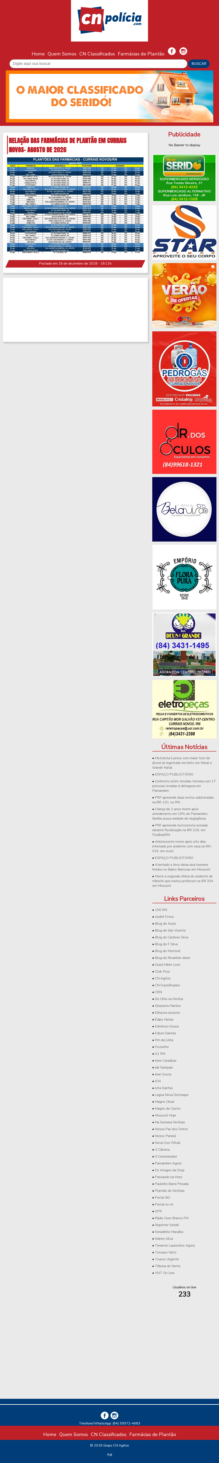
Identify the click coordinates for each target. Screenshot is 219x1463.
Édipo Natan (164, 1019)
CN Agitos (163, 978)
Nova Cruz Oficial (168, 1142)
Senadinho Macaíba (169, 1231)
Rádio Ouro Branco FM (171, 1218)
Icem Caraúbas (165, 1060)
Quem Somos (62, 54)
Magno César (164, 1101)
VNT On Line (165, 1273)
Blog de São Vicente (170, 930)
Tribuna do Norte (168, 1266)
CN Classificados (97, 54)
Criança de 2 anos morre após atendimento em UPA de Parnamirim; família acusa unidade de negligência (180, 814)
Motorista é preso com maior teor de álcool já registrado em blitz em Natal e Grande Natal (182, 763)
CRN (158, 992)
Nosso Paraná (165, 1136)
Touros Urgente (167, 1259)
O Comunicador (166, 1156)
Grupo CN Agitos (116, 1445)
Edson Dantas (165, 1033)
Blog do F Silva (166, 944)
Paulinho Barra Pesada (172, 1184)
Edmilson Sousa (167, 1026)
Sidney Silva (164, 1238)
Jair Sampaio (164, 1067)
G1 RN (160, 1053)
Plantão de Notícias (170, 1190)
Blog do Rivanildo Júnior (172, 957)
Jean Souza (163, 1074)
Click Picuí (162, 971)
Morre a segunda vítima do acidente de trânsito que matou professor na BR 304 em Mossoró (182, 881)
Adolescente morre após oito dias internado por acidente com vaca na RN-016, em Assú (182, 846)
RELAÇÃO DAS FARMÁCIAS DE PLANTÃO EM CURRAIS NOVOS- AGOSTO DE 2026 (68, 145)
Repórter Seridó (167, 1225)
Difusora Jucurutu (167, 1012)
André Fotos (164, 916)
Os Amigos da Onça (169, 1170)
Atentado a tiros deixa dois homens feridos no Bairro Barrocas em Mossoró (181, 867)
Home (38, 54)
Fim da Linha (164, 1040)
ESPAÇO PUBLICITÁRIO (174, 774)
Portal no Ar (164, 1204)
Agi (109, 1454)
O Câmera (162, 1149)
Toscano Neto (165, 1252)
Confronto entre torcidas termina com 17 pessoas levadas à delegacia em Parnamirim (184, 786)
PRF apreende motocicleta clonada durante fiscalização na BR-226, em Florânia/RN (180, 830)
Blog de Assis (165, 923)
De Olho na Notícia (169, 999)
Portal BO (162, 1197)
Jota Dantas (164, 1088)
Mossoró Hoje (165, 1115)
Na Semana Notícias (170, 1122)
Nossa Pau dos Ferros (171, 1129)
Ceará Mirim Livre (167, 964)
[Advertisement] (75, 310)
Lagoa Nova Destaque (172, 1094)
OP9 (158, 1211)
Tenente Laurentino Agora (175, 1245)
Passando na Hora (168, 1177)
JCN (158, 1081)
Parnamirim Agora (168, 1163)
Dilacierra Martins (168, 1005)
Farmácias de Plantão (141, 54)
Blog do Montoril (168, 951)
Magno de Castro (168, 1108)
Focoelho (162, 1047)
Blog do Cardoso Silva (171, 937)
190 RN (161, 910)
